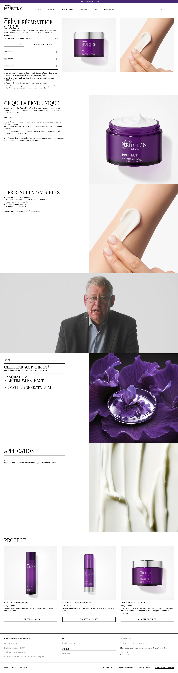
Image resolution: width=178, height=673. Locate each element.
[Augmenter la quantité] (20, 44)
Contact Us (107, 668)
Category (83, 9)
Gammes (51, 9)
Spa (95, 9)
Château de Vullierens (15, 652)
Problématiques (67, 9)
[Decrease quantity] (7, 44)
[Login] (161, 9)
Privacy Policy (144, 668)
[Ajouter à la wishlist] (56, 38)
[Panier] (170, 9)
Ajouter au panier (43, 44)
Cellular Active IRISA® (14, 648)
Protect (8, 18)
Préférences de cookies (164, 668)
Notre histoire (109, 9)
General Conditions (125, 668)
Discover (38, 9)
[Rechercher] (152, 9)
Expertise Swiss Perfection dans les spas (24, 656)
